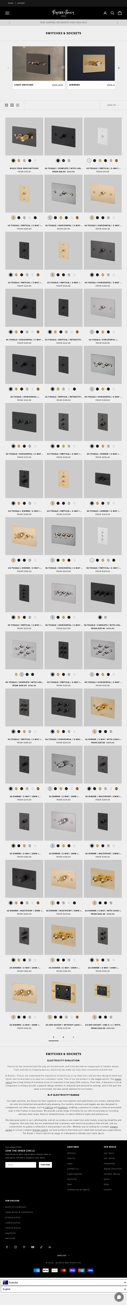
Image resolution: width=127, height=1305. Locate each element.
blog (106, 1184)
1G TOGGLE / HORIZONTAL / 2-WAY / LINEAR (103, 225)
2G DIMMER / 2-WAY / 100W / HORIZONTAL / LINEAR (24, 1025)
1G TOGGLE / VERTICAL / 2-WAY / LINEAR (24, 225)
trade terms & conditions (19, 1212)
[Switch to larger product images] (6, 105)
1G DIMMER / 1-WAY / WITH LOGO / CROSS (102, 739)
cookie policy (12, 1223)
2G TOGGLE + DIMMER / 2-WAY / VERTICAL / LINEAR (103, 454)
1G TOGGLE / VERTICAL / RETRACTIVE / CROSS (63, 340)
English (61, 1255)
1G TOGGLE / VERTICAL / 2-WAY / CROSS (102, 168)
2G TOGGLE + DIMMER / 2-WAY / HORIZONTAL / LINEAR (24, 568)
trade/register (74, 1174)
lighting (49, 1107)
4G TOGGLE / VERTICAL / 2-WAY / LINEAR (24, 739)
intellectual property (78, 1189)
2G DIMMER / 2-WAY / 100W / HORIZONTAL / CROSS (63, 968)
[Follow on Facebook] (7, 1247)
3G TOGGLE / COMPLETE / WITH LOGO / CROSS (103, 625)
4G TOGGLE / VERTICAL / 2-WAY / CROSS (63, 682)
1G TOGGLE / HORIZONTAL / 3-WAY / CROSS (24, 340)
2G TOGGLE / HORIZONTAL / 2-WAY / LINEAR (24, 454)
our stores (109, 1158)
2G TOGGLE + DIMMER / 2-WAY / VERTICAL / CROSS (24, 511)
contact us (73, 1169)
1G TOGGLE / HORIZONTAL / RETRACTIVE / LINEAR (103, 340)
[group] (38, 67)
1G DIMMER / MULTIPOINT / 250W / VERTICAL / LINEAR (102, 854)
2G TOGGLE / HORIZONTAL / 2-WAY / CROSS (103, 397)
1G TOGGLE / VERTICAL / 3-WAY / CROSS (24, 283)
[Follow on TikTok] (41, 1247)
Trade (10, 3)
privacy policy (13, 1217)
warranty (10, 1238)
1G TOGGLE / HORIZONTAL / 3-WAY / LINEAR (103, 283)
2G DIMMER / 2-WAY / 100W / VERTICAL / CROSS (24, 968)
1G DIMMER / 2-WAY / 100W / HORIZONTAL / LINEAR (63, 854)
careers (108, 1189)
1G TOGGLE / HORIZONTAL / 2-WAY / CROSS (63, 225)
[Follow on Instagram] (15, 1247)
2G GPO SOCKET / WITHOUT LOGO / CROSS (63, 1025)
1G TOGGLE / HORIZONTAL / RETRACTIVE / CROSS (24, 397)
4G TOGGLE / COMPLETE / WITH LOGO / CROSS (24, 682)
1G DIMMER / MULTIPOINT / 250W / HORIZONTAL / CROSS (24, 911)
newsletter (109, 1163)
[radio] (13, 160)
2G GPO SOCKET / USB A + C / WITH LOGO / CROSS (102, 1025)
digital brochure (113, 1169)
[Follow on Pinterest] (24, 1247)
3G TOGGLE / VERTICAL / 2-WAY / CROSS (102, 568)
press (107, 1179)
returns (71, 1158)
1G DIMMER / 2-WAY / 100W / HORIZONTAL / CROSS (63, 796)
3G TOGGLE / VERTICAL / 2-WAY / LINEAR (24, 625)
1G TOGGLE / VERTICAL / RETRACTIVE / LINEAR (63, 397)
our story (109, 1153)
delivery (71, 1153)
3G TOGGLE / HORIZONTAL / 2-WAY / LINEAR (63, 625)
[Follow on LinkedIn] (50, 1247)
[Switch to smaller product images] (12, 105)
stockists (72, 1179)
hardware (62, 1107)
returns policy (13, 1228)
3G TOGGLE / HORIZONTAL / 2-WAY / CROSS (63, 568)
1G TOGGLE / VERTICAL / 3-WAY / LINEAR (63, 283)
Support (21, 3)
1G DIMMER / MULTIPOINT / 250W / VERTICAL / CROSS (102, 796)
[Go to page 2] (73, 1037)
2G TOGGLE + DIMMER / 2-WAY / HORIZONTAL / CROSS (103, 511)
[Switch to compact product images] (17, 105)
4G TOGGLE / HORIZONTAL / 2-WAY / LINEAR (63, 739)
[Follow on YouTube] (32, 1247)
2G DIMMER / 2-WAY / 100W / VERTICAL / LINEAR (102, 968)
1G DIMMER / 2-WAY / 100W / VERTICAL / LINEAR (24, 854)
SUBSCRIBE (45, 1165)
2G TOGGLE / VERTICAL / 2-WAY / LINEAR (63, 511)
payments (10, 1233)
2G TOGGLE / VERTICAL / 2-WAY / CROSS (63, 454)
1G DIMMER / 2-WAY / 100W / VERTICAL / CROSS (24, 796)
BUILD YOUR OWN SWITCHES (24, 168)
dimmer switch (40, 1130)
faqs (69, 1184)
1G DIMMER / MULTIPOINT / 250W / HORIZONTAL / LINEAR (63, 911)
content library (112, 1174)
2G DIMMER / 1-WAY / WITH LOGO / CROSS (102, 911)
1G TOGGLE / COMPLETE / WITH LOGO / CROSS (63, 168)
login (70, 1163)
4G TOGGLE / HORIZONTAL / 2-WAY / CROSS (103, 682)
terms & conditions (15, 1207)
